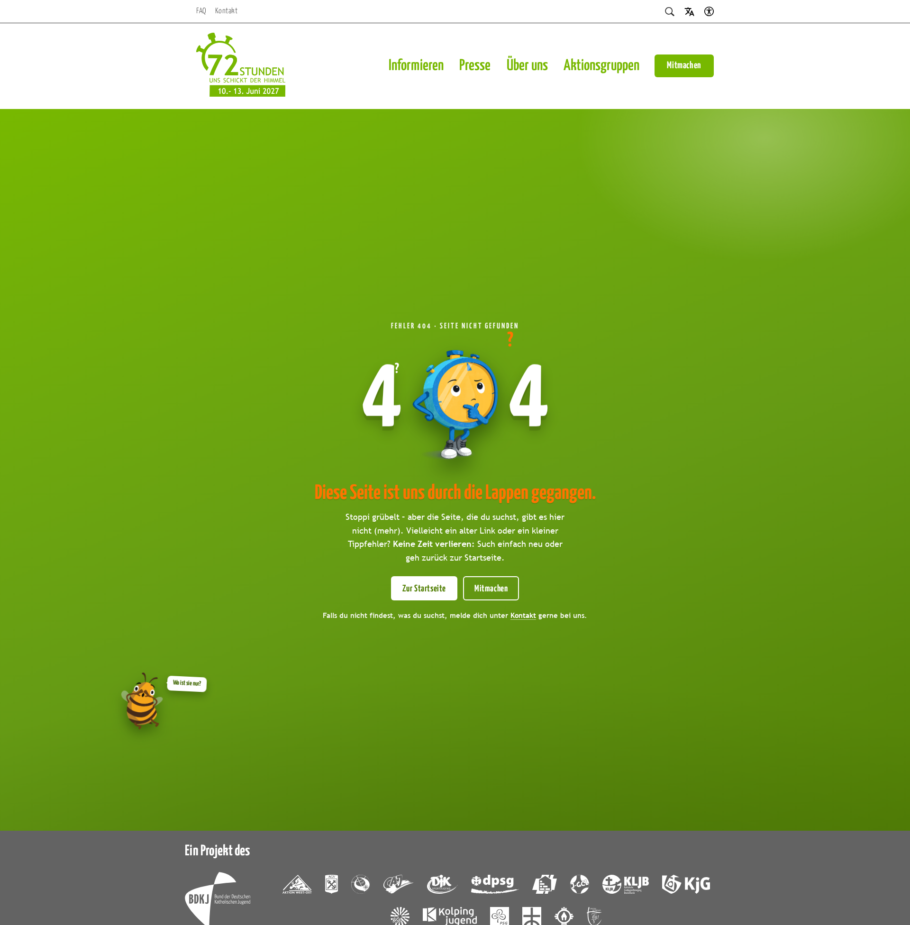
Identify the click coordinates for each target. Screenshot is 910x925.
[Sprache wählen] (689, 11)
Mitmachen (684, 65)
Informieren (416, 65)
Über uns (527, 65)
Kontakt (226, 11)
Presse (475, 65)
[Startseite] (240, 66)
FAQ (201, 11)
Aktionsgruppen (601, 65)
